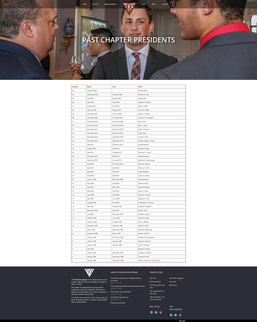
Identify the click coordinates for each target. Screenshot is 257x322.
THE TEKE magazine (176, 278)
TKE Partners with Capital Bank (120, 292)
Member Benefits (155, 282)
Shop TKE (172, 282)
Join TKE (153, 278)
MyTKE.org (173, 285)
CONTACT (165, 4)
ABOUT (154, 4)
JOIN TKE (95, 4)
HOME (85, 4)
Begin (89, 87)
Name (140, 87)
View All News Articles (117, 303)
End (114, 87)
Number (75, 87)
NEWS (144, 4)
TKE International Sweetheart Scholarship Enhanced (127, 286)
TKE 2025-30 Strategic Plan (119, 297)
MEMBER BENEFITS (111, 4)
